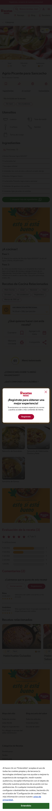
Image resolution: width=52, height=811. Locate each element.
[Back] (45, 392)
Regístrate (26, 417)
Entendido (26, 806)
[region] (26, 785)
